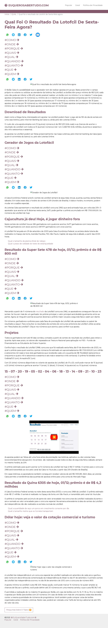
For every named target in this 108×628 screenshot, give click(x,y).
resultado (40, 312)
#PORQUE (12, 48)
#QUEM (11, 74)
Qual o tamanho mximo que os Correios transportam (30, 511)
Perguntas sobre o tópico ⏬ (18, 610)
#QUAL (10, 57)
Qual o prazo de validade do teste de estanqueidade (30, 244)
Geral (77, 5)
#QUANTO (12, 65)
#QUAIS (11, 52)
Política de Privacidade (93, 5)
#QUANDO (13, 61)
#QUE (9, 69)
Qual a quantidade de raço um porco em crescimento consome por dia (38, 508)
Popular (68, 5)
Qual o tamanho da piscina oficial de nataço (26, 241)
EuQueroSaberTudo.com (28, 5)
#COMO (11, 40)
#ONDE (10, 44)
